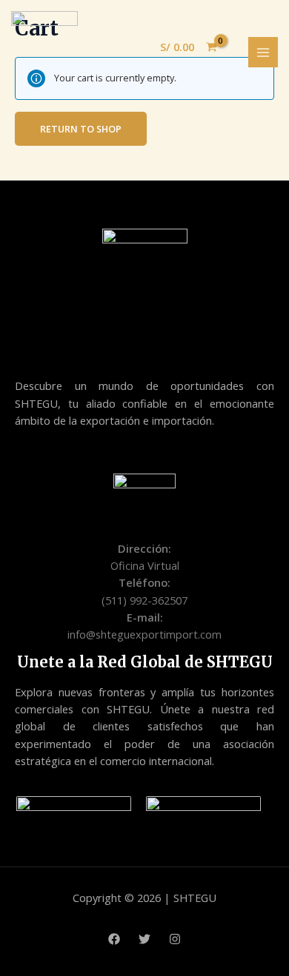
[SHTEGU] (44, 50)
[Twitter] (144, 939)
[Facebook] (114, 939)
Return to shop (81, 128)
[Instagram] (175, 939)
